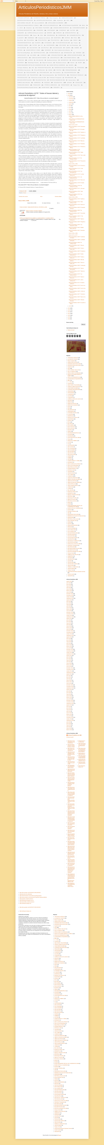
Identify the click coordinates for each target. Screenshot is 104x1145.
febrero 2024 (69, 627)
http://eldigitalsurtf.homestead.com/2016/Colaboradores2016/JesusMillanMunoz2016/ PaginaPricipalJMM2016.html (71, 878)
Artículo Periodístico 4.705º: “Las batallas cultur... (75, 195)
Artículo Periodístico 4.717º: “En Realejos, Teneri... (75, 159)
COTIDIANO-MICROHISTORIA (24, 30)
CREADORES (39, 30)
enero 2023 (68, 647)
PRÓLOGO (20, 72)
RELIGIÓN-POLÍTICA (41, 80)
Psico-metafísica (57, 72)
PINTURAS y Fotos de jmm (23, 70)
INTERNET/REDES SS (54, 52)
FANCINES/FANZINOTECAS (24, 42)
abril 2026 (68, 587)
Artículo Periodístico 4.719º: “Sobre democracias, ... (76, 153)
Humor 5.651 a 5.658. (24, 200)
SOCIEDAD (47, 82)
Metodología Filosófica (33, 62)
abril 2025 (68, 606)
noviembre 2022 (69, 651)
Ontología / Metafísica (22, 67)
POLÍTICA (58, 70)
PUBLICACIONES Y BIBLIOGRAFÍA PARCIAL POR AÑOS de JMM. (33, 207)
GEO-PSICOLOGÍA (57, 47)
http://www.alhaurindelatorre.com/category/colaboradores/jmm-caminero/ (71, 813)
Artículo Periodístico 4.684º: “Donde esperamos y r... (76, 254)
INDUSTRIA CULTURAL (39, 52)
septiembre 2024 (69, 616)
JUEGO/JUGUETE (21, 55)
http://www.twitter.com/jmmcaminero (81, 763)
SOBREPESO (37, 82)
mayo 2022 (68, 660)
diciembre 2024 (69, 612)
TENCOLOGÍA (36, 85)
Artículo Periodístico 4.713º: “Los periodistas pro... (75, 172)
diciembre (71, 96)
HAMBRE (76, 47)
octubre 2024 (69, 615)
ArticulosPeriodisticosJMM (45, 7)
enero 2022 (68, 666)
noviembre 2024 (69, 613)
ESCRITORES (57, 37)
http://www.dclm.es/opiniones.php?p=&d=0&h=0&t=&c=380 (71, 758)
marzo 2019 (68, 712)
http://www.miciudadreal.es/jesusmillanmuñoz (71, 770)
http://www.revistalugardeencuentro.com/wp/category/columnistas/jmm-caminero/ (71, 819)
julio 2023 (68, 638)
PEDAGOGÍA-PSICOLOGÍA (44, 67)
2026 (69, 93)
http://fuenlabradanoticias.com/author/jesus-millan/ (71, 745)
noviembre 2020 (69, 686)
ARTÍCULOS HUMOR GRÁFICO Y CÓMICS (28, 25)
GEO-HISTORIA (33, 47)
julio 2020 (68, 691)
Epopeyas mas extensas (44, 37)
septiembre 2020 (69, 688)
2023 (69, 310)
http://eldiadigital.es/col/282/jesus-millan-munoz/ (71, 766)
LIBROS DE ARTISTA (22, 57)
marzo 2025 (68, 607)
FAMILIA (75, 40)
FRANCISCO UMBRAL (22, 45)
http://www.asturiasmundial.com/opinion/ (71, 838)
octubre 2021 (69, 671)
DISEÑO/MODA (62, 35)
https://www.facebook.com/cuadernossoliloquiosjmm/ (81, 745)
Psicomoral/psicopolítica (48, 75)
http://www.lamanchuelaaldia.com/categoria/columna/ (71, 789)
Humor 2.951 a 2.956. (73, 197)
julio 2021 (68, 675)
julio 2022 (68, 657)
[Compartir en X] (32, 191)
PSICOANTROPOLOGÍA (70, 72)
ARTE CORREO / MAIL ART (24, 23)
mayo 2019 (68, 709)
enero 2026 (68, 592)
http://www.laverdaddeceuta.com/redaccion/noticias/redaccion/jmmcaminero (71, 848)
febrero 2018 (69, 729)
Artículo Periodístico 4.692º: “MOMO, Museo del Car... (76, 228)
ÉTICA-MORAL (30, 40)
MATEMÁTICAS (64, 60)
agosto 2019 (69, 705)
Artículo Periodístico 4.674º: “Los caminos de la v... (75, 274)
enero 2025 (68, 610)
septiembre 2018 (69, 720)
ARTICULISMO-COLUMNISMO (55, 23)
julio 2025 (68, 601)
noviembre (71, 98)
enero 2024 (68, 629)
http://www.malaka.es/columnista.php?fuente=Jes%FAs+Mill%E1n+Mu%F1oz (71, 799)
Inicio (41, 196)
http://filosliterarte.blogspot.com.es (81, 760)
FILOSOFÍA (37, 42)
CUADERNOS (62, 30)
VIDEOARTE (56, 87)
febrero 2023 (69, 646)
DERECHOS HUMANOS (23, 35)
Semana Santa (72, 80)
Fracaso (76, 42)
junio (70, 107)
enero (70, 306)
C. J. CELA (20, 27)
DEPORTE (49, 32)
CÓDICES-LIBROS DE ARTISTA (61, 27)
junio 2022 (68, 658)
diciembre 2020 (69, 684)
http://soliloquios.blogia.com (81, 766)
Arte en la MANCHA (39, 23)
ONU (33, 67)
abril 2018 (68, 726)
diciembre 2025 (69, 593)
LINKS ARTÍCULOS (54, 57)
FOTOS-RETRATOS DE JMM (63, 42)
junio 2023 (68, 640)
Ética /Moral (20, 40)
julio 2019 (68, 706)
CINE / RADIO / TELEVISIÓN (42, 27)
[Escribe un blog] (31, 191)
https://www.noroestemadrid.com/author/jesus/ (71, 749)
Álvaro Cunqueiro (53, 17)
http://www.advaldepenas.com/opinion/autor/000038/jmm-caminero (71, 774)
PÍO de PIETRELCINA (39, 70)
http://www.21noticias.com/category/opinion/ (71, 831)
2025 (69, 95)
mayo (70, 109)
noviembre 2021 (69, 669)
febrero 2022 (69, 664)
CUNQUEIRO (20, 32)
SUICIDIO (69, 82)
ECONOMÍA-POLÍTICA (75, 35)
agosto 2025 (69, 599)
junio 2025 (68, 603)
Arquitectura (60, 20)
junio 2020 (68, 692)
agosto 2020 (69, 689)
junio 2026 (68, 584)
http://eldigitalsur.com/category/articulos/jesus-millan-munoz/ (71, 885)
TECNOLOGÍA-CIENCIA (23, 85)
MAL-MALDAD (39, 60)
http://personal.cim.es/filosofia (81, 741)
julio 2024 (68, 620)
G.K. (42, 45)
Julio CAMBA (33, 55)
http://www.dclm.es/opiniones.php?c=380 (71, 762)
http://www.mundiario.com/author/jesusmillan (71, 824)
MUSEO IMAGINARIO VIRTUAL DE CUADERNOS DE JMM (31, 65)
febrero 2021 (69, 681)
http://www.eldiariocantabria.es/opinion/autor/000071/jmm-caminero (71, 843)
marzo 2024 (68, 626)
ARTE (67, 20)
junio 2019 (68, 708)
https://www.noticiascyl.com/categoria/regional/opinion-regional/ (71, 794)
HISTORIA (19, 50)
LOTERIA (30, 60)
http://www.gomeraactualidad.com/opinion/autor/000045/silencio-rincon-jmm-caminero (71, 870)
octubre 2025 (69, 596)
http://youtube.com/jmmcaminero (81, 754)
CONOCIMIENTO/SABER (78, 27)
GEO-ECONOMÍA (21, 47)
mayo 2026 (68, 586)
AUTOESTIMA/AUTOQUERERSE (70, 25)
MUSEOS (71, 65)
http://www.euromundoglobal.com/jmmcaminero (71, 742)
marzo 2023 (68, 644)
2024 (69, 308)
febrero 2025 (69, 609)
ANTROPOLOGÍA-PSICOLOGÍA (25, 20)
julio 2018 (68, 722)
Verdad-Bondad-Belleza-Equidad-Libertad (27, 87)
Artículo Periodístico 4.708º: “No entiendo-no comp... (75, 186)
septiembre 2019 (69, 703)
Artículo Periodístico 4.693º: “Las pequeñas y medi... (75, 225)
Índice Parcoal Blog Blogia (23, 52)
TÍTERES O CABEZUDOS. (50, 85)
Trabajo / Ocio (76, 85)
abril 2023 (68, 643)
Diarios (35, 35)
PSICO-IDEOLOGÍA (44, 72)
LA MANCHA (43, 55)
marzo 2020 (68, 695)
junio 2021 (68, 677)
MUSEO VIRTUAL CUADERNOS (57, 65)
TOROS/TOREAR (65, 85)
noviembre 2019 (69, 701)
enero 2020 (68, 698)
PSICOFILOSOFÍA (21, 75)
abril (70, 111)
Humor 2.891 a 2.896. (73, 233)
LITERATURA (20, 60)
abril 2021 (68, 678)
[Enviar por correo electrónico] (29, 191)
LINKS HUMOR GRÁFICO (70, 57)
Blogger (59, 1135)
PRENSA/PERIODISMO (71, 70)
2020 (69, 315)
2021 (69, 313)
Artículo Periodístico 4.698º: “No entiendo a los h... (75, 211)
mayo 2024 (68, 623)
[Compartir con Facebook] (34, 191)
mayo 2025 (68, 604)
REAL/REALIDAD (69, 77)
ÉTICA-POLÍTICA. (55, 40)
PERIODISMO (80, 67)
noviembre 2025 (69, 595)
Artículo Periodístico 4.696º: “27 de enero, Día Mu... (76, 217)
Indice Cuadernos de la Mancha (62, 50)
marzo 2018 (68, 728)
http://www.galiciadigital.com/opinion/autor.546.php (71, 835)
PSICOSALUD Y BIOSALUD (76, 75)
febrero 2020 (69, 697)
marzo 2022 (68, 663)
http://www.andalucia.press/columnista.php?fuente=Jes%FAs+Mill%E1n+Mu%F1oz (71, 806)
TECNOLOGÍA (78, 82)
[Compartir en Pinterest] (35, 191)
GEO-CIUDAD (62, 45)
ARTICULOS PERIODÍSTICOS (50, 25)
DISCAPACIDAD (51, 35)
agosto (70, 104)
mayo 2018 (68, 725)
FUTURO (35, 45)
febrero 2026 (69, 590)
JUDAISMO (78, 52)
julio (70, 105)
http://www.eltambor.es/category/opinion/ (71, 857)
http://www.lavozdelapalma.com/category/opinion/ (71, 853)
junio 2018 (68, 723)
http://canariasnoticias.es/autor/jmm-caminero (71, 864)
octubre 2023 (69, 633)
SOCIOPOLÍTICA (58, 82)
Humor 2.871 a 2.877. (73, 235)
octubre (70, 100)
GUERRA (68, 47)
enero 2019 (68, 715)
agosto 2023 (69, 637)
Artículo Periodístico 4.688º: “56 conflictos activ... (75, 243)
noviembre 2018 (69, 717)
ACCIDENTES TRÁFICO (39, 17)
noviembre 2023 (69, 632)
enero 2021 (68, 683)
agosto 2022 (69, 655)
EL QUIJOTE (20, 37)
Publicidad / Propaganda (55, 77)
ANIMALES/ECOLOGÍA (67, 17)
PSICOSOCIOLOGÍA (22, 77)
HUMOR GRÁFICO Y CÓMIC (33, 50)
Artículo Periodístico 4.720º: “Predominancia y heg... (74, 150)
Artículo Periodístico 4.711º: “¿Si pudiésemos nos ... (75, 178)
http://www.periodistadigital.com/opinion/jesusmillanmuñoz (71, 754)
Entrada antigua (58, 196)
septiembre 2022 (69, 654)
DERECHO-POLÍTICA (70, 32)
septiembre (71, 102)
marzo (70, 112)
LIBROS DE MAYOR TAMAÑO (39, 57)
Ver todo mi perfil (69, 737)
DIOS (41, 35)
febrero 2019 (69, 714)
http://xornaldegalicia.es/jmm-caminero (71, 827)
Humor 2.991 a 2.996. (73, 163)
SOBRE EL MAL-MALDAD (23, 82)
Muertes (72, 62)
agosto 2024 (69, 618)
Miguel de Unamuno (47, 62)
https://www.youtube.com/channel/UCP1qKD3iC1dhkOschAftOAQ (81, 750)
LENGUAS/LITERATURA (57, 55)
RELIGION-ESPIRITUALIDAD (24, 80)
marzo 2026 (68, 589)
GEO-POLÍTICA (45, 47)
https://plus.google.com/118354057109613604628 (81, 756)
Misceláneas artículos (61, 62)
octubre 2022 (69, 652)
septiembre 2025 (69, 598)
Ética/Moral (66, 40)
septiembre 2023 (69, 635)
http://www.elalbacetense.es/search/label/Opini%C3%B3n (71, 779)
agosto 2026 (69, 581)
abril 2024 (68, 624)
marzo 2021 (68, 680)
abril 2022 (68, 661)
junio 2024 (68, 621)
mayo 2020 (68, 694)
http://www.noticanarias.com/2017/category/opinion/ (71, 860)
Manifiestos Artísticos (52, 60)
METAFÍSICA (20, 62)
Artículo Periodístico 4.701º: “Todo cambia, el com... (76, 202)
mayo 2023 (68, 641)
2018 (69, 318)
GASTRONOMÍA (50, 45)
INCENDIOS (48, 50)
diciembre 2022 (69, 649)
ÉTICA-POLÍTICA (42, 40)
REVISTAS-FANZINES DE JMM (57, 80)
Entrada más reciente (23, 196)
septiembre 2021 (69, 672)
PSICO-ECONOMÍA (31, 72)
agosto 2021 (69, 674)
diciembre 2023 (69, 630)
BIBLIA (83, 25)
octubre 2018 (69, 719)
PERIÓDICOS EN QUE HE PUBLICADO (64, 67)
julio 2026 (68, 582)
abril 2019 (68, 711)
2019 (69, 317)
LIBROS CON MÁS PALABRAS (74, 55)
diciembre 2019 (69, 700)
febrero (70, 114)
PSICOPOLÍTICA (62, 75)
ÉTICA (75, 37)
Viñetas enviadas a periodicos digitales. (34, 210)
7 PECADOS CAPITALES (23, 17)
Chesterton (29, 27)
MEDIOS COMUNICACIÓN (78, 60)
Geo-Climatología (74, 45)
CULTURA (72, 30)
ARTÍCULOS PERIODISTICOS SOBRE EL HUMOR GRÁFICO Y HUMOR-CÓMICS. (37, 218)
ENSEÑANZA (31, 37)
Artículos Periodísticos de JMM (74, 735)
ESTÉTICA (67, 37)
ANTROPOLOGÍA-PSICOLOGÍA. (44, 20)
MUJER (80, 62)
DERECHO (59, 32)
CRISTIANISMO (51, 30)
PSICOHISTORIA (34, 75)
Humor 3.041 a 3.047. (73, 124)
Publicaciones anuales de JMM (38, 77)
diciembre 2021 (69, 667)
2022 (69, 311)
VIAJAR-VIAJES (45, 87)
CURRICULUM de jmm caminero (35, 32)
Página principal (71, 330)
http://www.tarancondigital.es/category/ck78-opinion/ (71, 784)
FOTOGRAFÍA (48, 42)
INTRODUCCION (68, 52)
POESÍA (50, 70)
